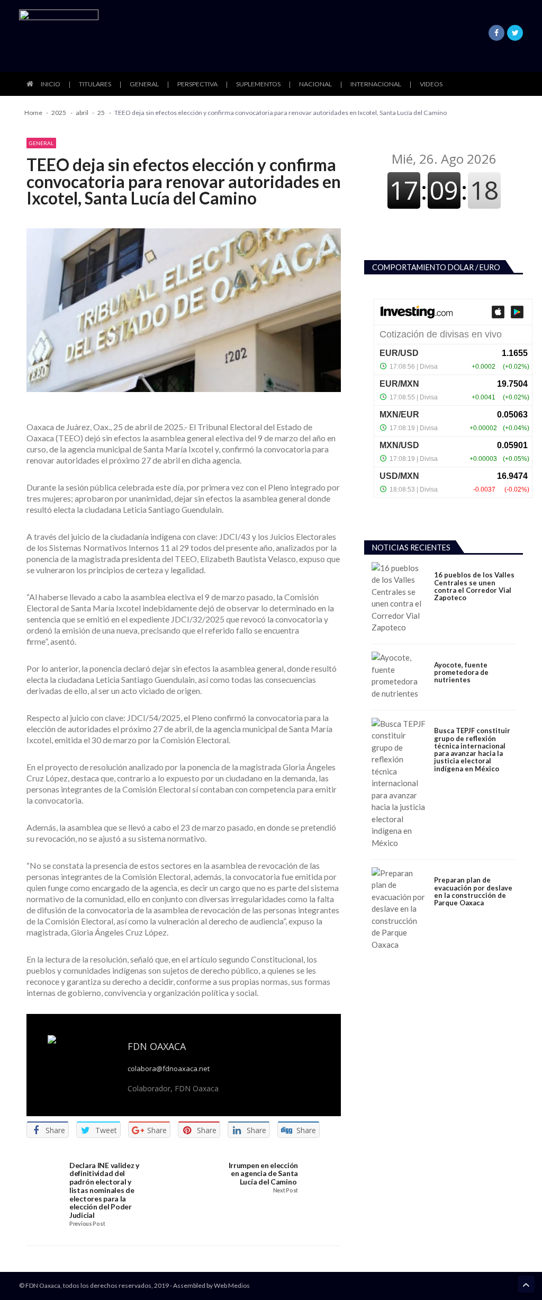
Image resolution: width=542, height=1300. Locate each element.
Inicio (50, 84)
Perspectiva (197, 84)
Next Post (285, 1191)
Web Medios (232, 1285)
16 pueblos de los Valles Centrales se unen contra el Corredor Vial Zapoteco (474, 586)
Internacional (375, 84)
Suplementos (258, 84)
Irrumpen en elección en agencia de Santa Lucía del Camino (263, 1173)
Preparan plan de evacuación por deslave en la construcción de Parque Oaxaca (473, 891)
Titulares (95, 84)
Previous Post (87, 1224)
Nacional (315, 84)
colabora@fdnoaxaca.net (169, 1068)
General (144, 84)
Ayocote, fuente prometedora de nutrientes (461, 672)
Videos (431, 84)
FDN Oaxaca (157, 1046)
